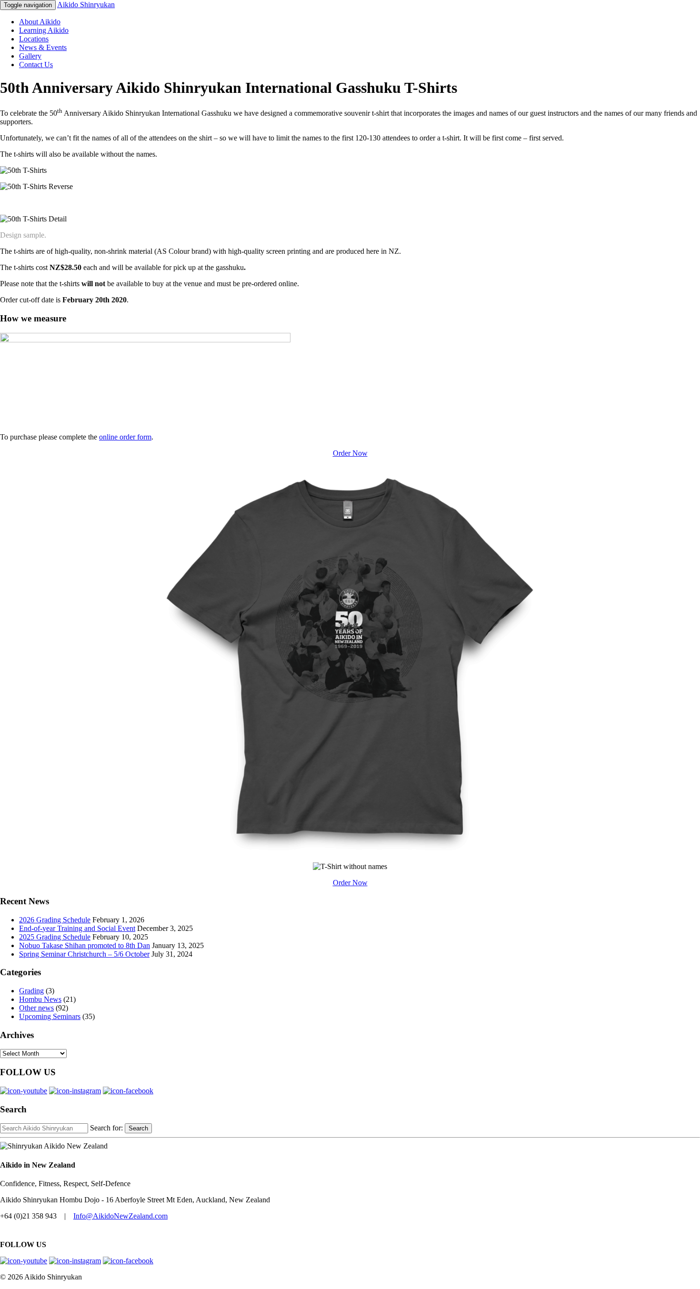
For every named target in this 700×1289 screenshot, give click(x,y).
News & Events (43, 47)
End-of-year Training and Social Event (77, 928)
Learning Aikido (44, 30)
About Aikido (39, 22)
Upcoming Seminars (49, 1016)
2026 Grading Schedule (54, 920)
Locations (34, 39)
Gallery (30, 56)
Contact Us (36, 64)
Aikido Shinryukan (86, 4)
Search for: (106, 1128)
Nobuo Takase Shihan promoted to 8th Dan (84, 945)
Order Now (350, 453)
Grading (31, 991)
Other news (36, 1008)
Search (138, 1128)
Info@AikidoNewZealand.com (120, 1216)
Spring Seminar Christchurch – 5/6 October (84, 954)
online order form (125, 437)
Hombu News (40, 999)
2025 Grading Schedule (54, 937)
